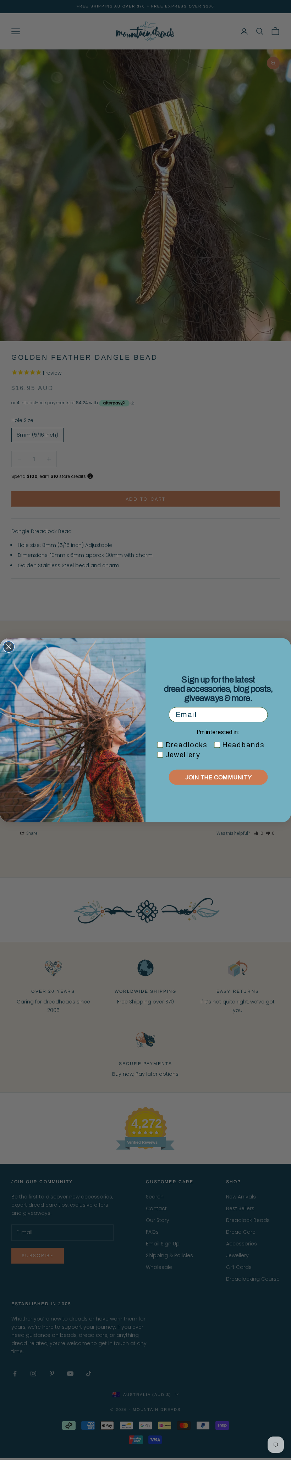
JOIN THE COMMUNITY (218, 777)
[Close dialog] (9, 646)
